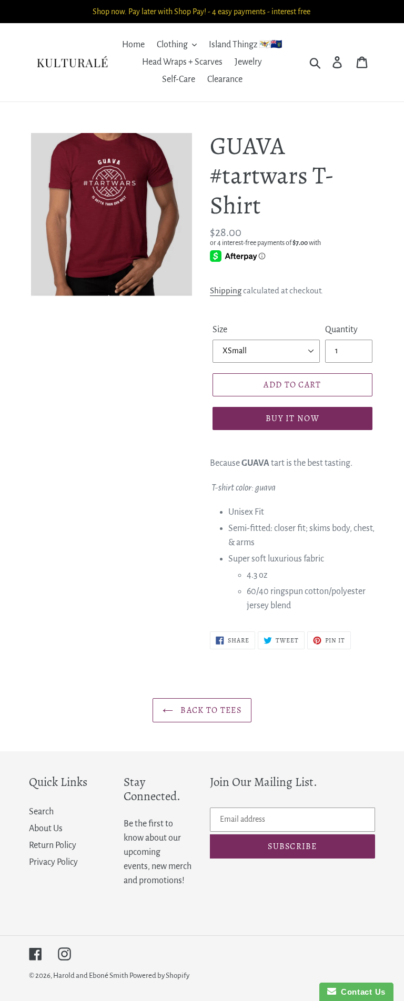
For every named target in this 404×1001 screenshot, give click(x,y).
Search (41, 811)
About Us (46, 828)
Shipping (225, 290)
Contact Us (361, 991)
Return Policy (52, 845)
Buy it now (292, 418)
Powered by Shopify (159, 975)
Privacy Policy (53, 862)
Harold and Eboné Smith (91, 975)
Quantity (341, 329)
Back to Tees (209, 710)
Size (220, 329)
